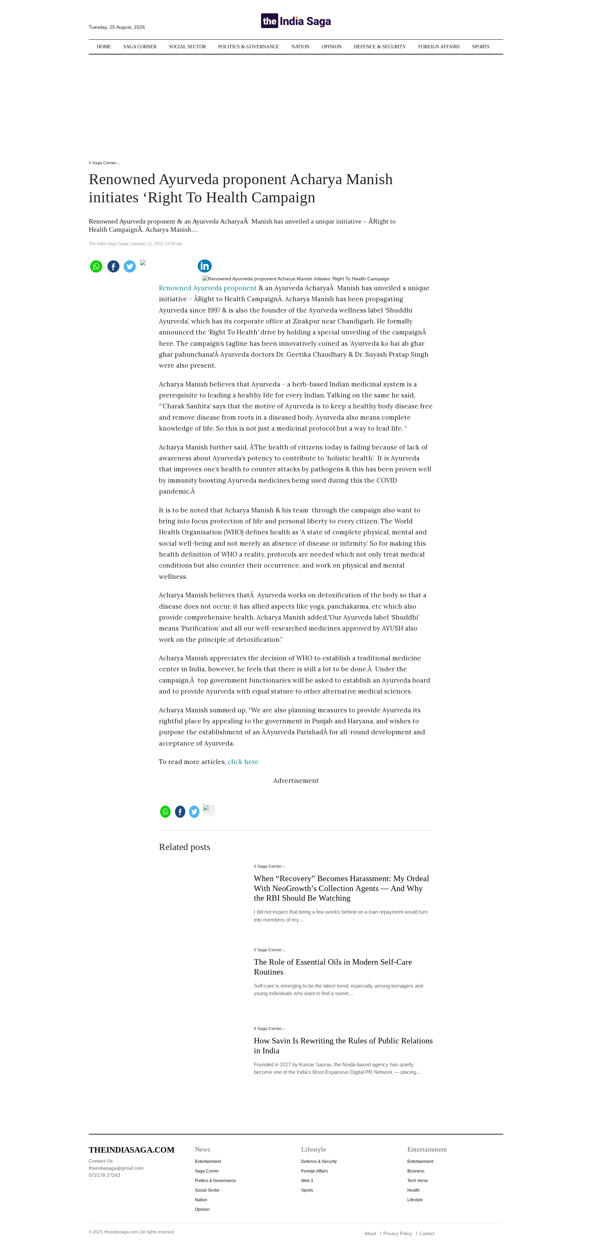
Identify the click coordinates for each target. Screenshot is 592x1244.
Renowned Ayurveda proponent (208, 288)
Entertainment (208, 1161)
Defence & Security (380, 46)
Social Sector (187, 46)
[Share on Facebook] (113, 265)
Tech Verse (417, 1180)
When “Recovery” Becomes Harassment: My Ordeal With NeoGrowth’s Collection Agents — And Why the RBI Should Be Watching (341, 888)
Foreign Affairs (439, 46)
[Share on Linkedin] (205, 265)
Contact (427, 1233)
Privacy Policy (397, 1233)
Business (415, 1171)
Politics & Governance (248, 46)
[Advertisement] (296, 103)
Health (413, 1190)
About (370, 1233)
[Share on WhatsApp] (96, 265)
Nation (300, 46)
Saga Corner (140, 46)
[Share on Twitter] (130, 265)
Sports (481, 46)
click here (243, 762)
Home (104, 46)
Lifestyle (415, 1199)
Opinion (332, 46)
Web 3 (307, 1180)
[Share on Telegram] (167, 265)
